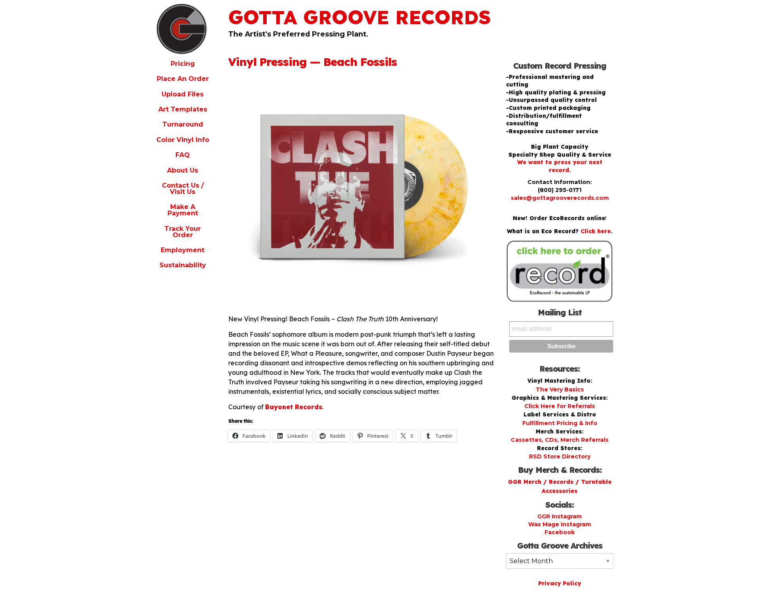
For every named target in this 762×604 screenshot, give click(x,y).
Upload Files (183, 94)
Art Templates (182, 109)
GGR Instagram (559, 516)
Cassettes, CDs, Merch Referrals (559, 439)
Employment (182, 250)
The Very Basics (560, 389)
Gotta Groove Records (359, 17)
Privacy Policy (559, 583)
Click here (596, 231)
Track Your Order (182, 232)
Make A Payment (182, 210)
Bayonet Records (293, 407)
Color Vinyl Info (182, 140)
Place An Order (183, 78)
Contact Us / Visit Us (183, 189)
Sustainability (183, 265)
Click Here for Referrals (559, 406)
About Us (182, 170)
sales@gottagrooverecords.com (560, 197)
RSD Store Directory (560, 456)
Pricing (183, 63)
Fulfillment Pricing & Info (559, 423)
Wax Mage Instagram (559, 524)
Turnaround (182, 124)
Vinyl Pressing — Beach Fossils (312, 62)
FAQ (182, 155)
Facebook (560, 532)
